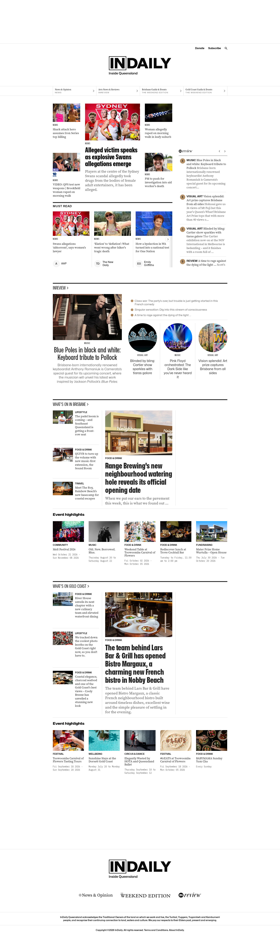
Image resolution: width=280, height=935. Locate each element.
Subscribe (214, 48)
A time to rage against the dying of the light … (163, 315)
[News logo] (96, 895)
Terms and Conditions (156, 930)
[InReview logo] (190, 895)
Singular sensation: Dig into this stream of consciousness (171, 309)
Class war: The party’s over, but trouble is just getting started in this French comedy (176, 302)
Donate (199, 48)
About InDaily (176, 930)
